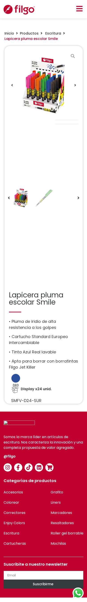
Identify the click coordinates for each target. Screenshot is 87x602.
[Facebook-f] (18, 467)
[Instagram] (8, 467)
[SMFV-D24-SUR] (43, 85)
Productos (29, 33)
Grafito (57, 492)
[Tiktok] (29, 467)
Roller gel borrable (67, 533)
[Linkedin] (39, 467)
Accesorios (13, 492)
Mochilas (58, 543)
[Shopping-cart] (49, 467)
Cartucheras (15, 543)
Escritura (52, 33)
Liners (56, 502)
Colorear (11, 502)
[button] (79, 8)
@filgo (10, 456)
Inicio (9, 33)
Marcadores (61, 512)
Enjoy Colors (14, 523)
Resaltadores (62, 523)
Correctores (14, 512)
